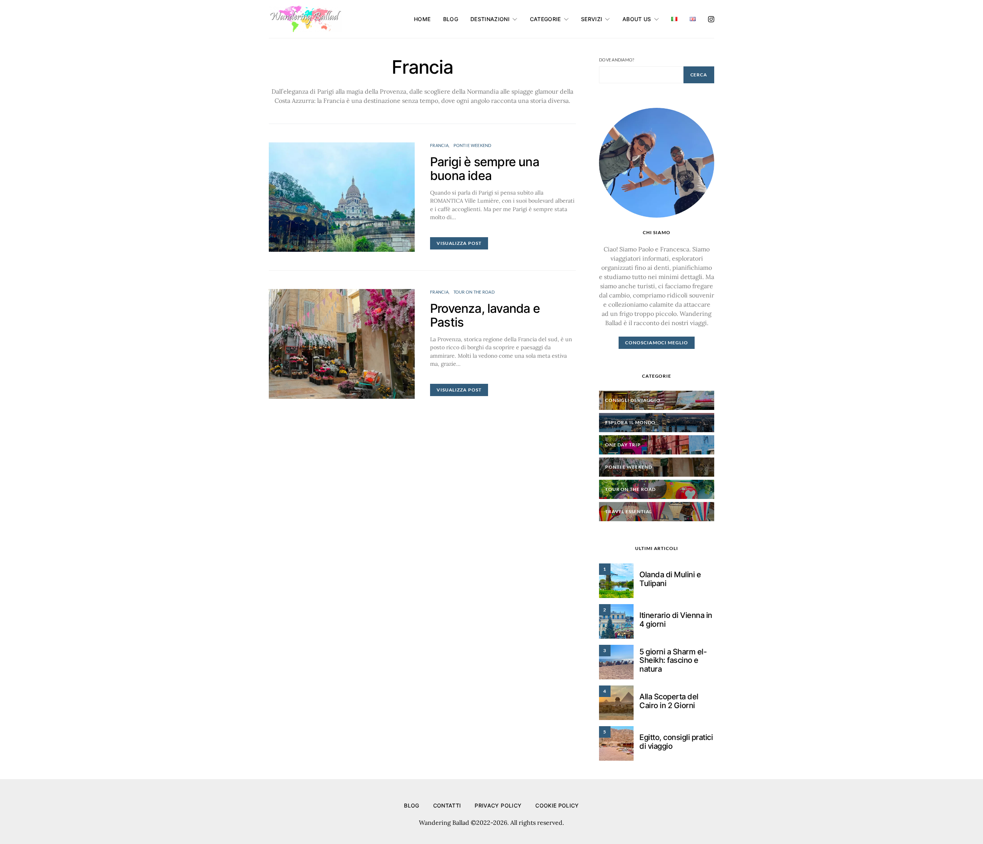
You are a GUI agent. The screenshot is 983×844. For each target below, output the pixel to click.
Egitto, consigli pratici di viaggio (676, 742)
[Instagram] (711, 19)
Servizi (591, 19)
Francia (439, 145)
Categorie (545, 19)
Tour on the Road (474, 291)
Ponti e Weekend (472, 145)
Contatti (447, 805)
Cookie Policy (557, 805)
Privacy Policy (498, 805)
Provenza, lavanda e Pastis (485, 315)
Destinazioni (490, 19)
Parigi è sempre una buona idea (484, 168)
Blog (450, 19)
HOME (422, 19)
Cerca (699, 75)
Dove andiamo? (616, 59)
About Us (636, 19)
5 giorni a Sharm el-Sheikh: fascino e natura (673, 660)
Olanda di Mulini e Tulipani (670, 579)
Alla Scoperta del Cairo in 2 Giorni (668, 701)
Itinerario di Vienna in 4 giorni (675, 620)
